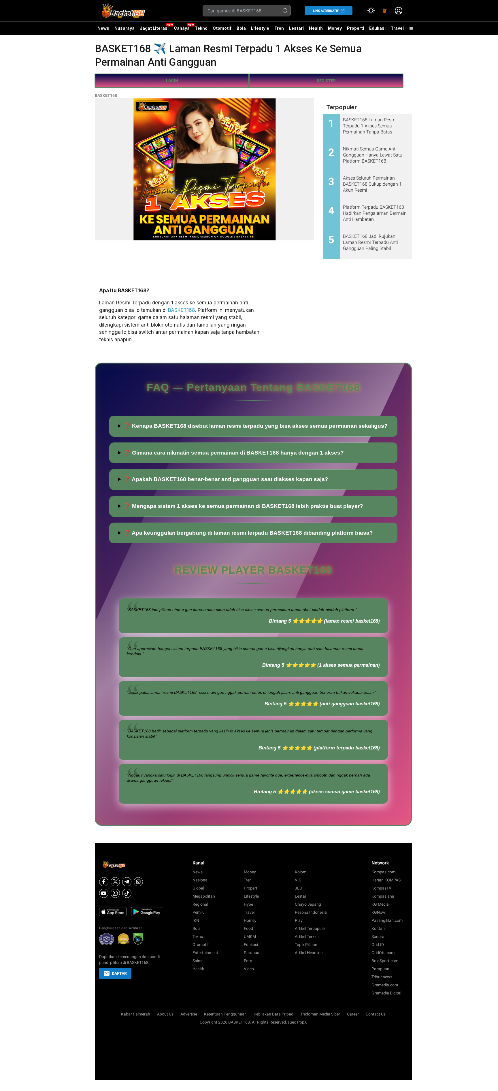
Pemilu (199, 912)
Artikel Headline (308, 952)
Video (249, 968)
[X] (115, 881)
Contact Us (376, 1014)
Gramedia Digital (386, 993)
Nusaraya (124, 28)
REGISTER (326, 80)
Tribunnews (381, 977)
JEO (298, 888)
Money (335, 28)
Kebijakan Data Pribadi (274, 1014)
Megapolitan (204, 896)
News (103, 28)
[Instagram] (138, 881)
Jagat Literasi (154, 28)
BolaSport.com (384, 960)
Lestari (296, 30)
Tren (279, 28)
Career (353, 1014)
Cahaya (182, 28)
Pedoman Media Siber (320, 1014)
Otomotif (222, 28)
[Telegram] (126, 881)
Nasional (200, 880)
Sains (197, 960)
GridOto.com (383, 952)
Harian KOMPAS (386, 880)
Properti (355, 28)
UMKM (250, 936)
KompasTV (381, 888)
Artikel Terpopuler (310, 928)
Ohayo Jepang (308, 904)
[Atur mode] (371, 10)
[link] (384, 10)
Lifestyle (260, 28)
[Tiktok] (126, 893)
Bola (241, 28)
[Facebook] (103, 881)
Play (299, 920)
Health (316, 28)
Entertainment (205, 952)
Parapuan (253, 952)
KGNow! (378, 912)
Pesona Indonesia (311, 912)
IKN (196, 920)
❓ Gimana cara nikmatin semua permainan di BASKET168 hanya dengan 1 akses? (234, 453)
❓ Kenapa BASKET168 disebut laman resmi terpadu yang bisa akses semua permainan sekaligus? (256, 426)
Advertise (188, 1014)
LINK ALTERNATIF (326, 11)
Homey (250, 920)
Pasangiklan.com (387, 920)
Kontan (378, 928)
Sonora (377, 936)
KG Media (380, 904)
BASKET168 (106, 95)
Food (248, 928)
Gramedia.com (384, 985)
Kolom (300, 872)
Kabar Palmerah (135, 1014)
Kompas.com (383, 872)
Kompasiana (382, 896)
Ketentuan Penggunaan (225, 1014)
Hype (248, 904)
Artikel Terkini (306, 936)
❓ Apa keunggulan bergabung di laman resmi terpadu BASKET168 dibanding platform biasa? (248, 533)
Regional (200, 904)
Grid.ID (377, 944)
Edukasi (377, 28)
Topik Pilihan (306, 944)
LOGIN (172, 80)
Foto (248, 960)
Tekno (201, 28)
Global (198, 888)
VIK (298, 880)
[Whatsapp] (115, 893)
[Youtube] (103, 893)
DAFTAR (119, 973)
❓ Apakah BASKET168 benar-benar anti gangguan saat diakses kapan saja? (226, 479)
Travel (397, 28)
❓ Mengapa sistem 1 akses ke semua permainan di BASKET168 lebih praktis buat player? (243, 506)
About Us (165, 1014)
